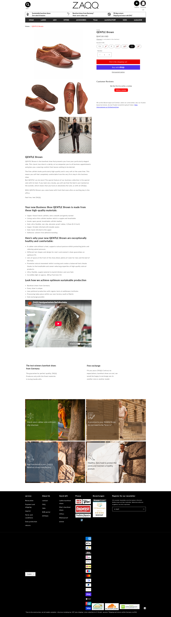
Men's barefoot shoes (65, 508)
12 (138, 46)
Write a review (121, 90)
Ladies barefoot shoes (65, 502)
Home (31, 20)
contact (45, 500)
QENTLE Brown (37, 26)
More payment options (118, 72)
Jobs (44, 508)
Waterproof (63, 518)
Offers (61, 514)
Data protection (31, 521)
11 (132, 46)
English (29, 574)
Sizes (125, 20)
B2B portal (46, 512)
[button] (28, 4)
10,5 (124, 46)
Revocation (29, 500)
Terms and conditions (29, 516)
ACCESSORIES (81, 20)
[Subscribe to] (143, 509)
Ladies (43, 20)
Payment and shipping (30, 505)
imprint (28, 511)
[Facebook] (145, 608)
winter (61, 521)
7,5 (100, 46)
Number (99, 51)
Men (55, 20)
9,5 (117, 46)
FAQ (44, 504)
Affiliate (45, 516)
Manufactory (110, 20)
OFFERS (66, 20)
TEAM (95, 20)
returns (28, 525)
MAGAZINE (138, 20)
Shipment (99, 39)
